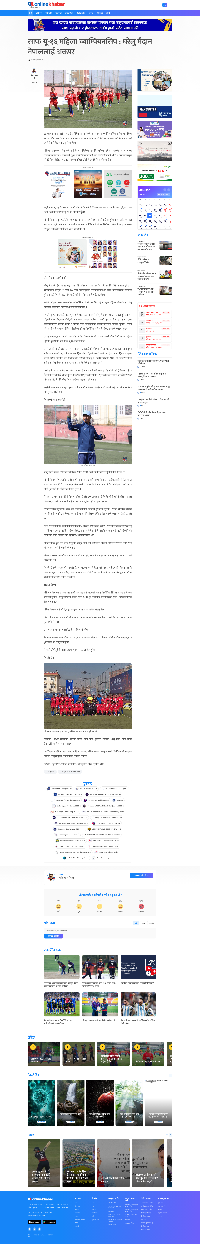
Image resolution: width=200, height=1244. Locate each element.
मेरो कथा (127, 1220)
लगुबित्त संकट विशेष (147, 1206)
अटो (93, 1216)
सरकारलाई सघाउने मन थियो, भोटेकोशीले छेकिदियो (153, 362)
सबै (167, 1134)
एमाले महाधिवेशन (146, 1229)
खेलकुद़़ (77, 1216)
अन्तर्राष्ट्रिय (77, 1226)
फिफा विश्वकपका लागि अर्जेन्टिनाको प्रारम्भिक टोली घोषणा (138, 1022)
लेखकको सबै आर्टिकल (142, 875)
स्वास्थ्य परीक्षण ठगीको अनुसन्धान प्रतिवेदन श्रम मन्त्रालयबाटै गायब (146, 246)
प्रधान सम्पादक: (49, 1205)
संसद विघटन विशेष (146, 1209)
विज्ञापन (160, 1209)
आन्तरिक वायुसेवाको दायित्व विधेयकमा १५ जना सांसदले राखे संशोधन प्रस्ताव (154, 388)
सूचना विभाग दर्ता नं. (62, 1205)
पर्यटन (93, 1206)
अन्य (108, 13)
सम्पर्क (160, 1216)
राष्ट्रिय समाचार (141, 271)
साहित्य (77, 1209)
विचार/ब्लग (78, 1206)
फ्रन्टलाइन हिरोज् (129, 1223)
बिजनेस (58, 13)
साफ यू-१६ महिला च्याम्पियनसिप (70, 771)
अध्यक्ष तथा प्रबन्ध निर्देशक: (35, 1205)
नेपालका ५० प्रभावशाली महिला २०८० (131, 1210)
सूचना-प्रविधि (95, 1219)
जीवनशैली (69, 13)
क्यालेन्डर (144, 190)
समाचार (48, 13)
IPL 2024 (111, 1211)
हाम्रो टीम (160, 1203)
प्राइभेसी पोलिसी (162, 1213)
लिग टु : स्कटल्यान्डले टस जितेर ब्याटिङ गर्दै (98, 1020)
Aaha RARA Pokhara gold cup (114, 1215)
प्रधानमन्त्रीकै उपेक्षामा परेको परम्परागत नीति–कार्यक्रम (146, 291)
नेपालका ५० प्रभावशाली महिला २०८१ (131, 1205)
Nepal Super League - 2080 (115, 1220)
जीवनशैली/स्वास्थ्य (80, 1219)
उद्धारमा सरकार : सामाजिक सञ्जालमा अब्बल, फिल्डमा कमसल (152, 375)
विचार (91, 13)
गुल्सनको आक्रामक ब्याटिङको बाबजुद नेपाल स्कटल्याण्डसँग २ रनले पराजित (61, 985)
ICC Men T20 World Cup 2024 (114, 1207)
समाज (76, 1203)
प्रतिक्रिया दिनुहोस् (53, 936)
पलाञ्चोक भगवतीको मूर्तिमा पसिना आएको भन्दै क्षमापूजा (153, 401)
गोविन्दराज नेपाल (34, 76)
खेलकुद (100, 13)
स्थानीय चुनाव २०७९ (147, 1223)
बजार (93, 1203)
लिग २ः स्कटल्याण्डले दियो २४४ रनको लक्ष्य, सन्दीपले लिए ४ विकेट (99, 985)
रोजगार (94, 1209)
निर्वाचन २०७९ (145, 1226)
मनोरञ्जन (81, 13)
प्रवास (76, 1223)
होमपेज (39, 13)
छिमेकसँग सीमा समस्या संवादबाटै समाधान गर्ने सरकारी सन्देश (147, 276)
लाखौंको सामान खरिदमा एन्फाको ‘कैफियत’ (137, 983)
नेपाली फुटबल (50, 771)
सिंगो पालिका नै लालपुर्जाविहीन (144, 261)
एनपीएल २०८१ (112, 1203)
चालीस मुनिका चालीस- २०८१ (131, 1215)
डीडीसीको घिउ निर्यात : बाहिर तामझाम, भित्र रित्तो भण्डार (152, 414)
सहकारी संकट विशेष (147, 1203)
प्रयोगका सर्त (161, 1206)
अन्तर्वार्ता (77, 1213)
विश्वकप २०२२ (112, 1224)
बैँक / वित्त (94, 1213)
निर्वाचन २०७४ (145, 1216)
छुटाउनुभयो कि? (142, 241)
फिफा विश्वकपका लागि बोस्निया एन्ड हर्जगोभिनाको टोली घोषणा (58, 1022)
